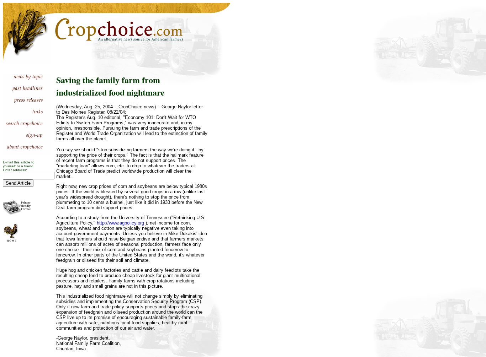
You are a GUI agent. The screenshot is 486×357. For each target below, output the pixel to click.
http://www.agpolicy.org (120, 223)
